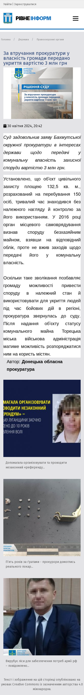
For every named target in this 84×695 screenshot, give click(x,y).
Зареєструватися (25, 4)
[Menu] (76, 18)
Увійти (7, 4)
